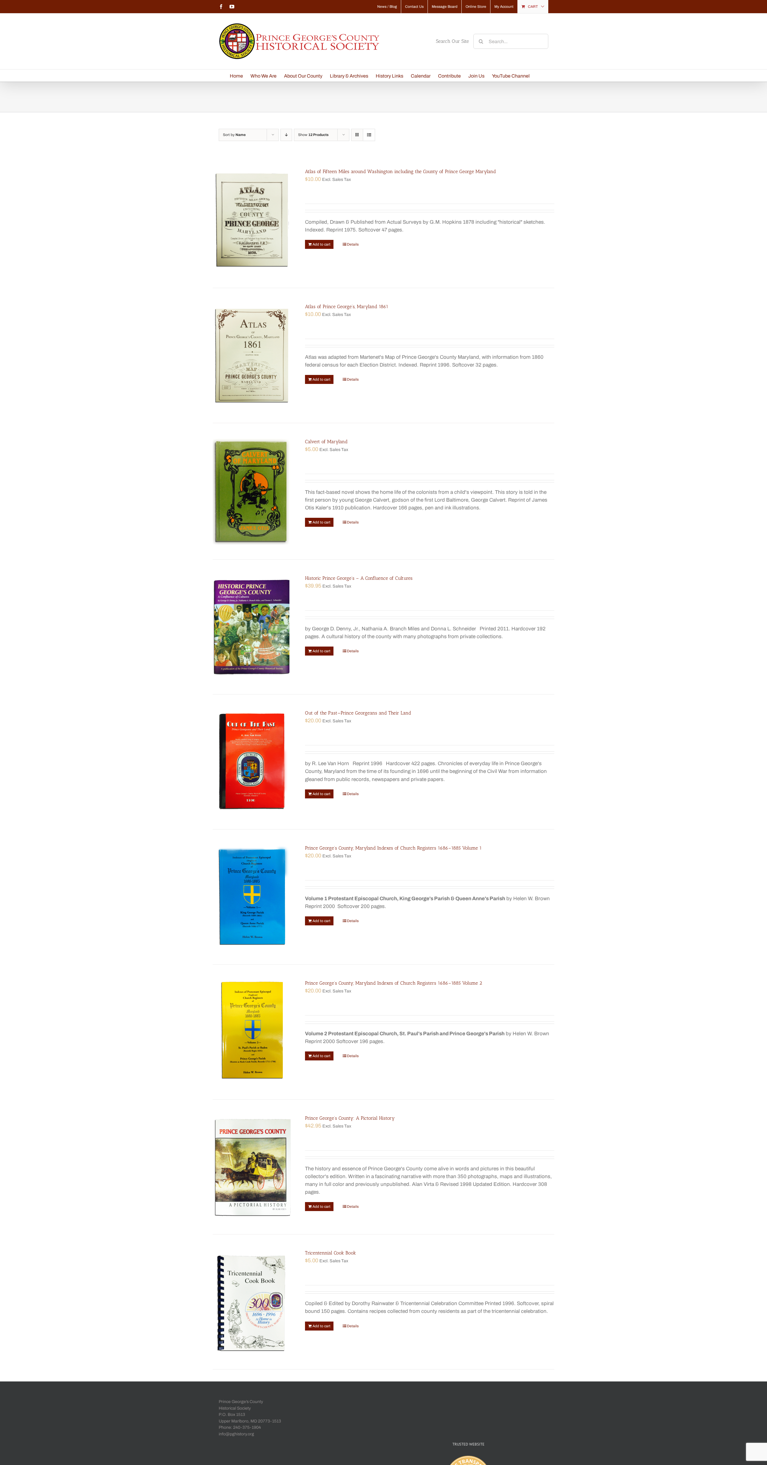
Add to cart (321, 244)
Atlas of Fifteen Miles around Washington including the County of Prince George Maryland (400, 171)
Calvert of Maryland (326, 441)
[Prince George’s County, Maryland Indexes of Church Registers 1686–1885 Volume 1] (252, 897)
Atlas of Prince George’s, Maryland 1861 (346, 306)
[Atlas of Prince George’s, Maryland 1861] (252, 355)
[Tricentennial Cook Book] (252, 1301)
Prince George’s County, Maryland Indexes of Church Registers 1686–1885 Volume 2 (393, 983)
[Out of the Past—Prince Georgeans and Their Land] (252, 761)
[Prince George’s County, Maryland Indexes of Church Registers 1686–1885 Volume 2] (252, 1032)
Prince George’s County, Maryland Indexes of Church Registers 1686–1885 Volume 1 (393, 848)
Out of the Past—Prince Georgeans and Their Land (358, 713)
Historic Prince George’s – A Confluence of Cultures (359, 578)
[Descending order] (286, 135)
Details (353, 244)
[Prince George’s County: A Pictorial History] (252, 1167)
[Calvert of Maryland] (252, 491)
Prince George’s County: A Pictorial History (350, 1118)
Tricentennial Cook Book (330, 1253)
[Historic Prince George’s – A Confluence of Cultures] (252, 627)
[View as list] (369, 135)
